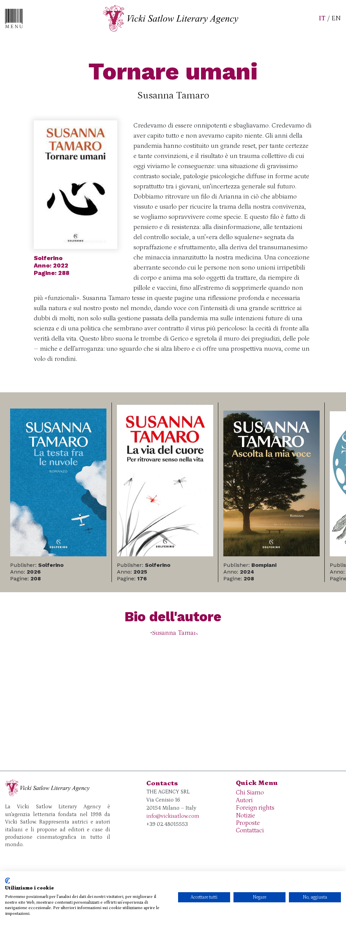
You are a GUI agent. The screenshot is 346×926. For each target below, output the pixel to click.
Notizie (245, 815)
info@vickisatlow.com (172, 816)
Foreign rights (255, 807)
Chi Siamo (250, 792)
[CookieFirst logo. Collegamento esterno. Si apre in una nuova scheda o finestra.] (7, 881)
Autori (244, 800)
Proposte (248, 823)
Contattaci (250, 830)
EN (336, 18)
